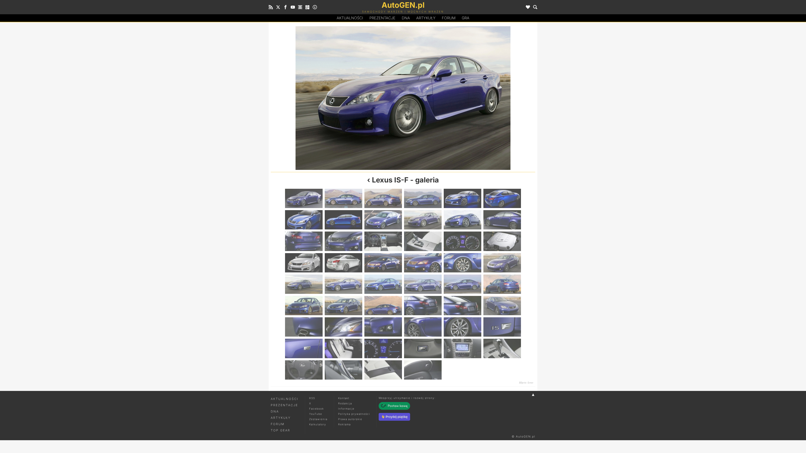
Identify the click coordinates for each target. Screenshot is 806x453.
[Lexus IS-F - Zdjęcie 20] (343, 262)
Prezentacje (382, 18)
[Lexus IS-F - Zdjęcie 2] (343, 198)
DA (406, 18)
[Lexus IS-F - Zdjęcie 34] (423, 305)
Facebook (316, 408)
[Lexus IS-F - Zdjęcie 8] (343, 219)
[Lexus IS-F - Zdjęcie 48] (502, 348)
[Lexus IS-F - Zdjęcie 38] (343, 327)
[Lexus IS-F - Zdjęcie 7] (304, 219)
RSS (312, 398)
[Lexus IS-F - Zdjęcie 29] (462, 284)
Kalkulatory (317, 424)
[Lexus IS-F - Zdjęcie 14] (343, 241)
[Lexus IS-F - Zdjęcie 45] (383, 348)
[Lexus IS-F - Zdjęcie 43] (304, 348)
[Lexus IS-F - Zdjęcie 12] (502, 219)
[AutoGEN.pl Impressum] (315, 7)
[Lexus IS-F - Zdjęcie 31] (304, 305)
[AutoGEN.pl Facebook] (285, 7)
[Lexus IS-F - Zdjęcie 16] (423, 241)
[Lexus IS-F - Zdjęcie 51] (383, 370)
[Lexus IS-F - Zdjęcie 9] (337, 98)
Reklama (344, 424)
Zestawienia (318, 419)
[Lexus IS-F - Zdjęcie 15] (383, 241)
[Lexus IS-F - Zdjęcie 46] (423, 348)
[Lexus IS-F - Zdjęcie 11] (469, 98)
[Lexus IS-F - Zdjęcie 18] (502, 241)
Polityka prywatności (354, 413)
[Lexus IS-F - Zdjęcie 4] (423, 198)
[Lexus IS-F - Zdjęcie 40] (423, 327)
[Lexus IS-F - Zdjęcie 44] (343, 348)
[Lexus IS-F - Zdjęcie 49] (304, 370)
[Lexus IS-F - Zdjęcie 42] (502, 327)
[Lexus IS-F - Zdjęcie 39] (383, 327)
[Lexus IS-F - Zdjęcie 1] (304, 198)
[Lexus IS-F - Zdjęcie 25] (304, 284)
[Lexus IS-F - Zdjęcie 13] (304, 241)
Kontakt (343, 398)
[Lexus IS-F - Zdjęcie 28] (423, 284)
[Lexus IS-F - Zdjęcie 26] (343, 284)
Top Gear (280, 430)
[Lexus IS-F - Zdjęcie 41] (462, 327)
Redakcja (345, 403)
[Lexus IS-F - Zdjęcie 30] (502, 284)
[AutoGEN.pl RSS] (271, 7)
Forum (448, 18)
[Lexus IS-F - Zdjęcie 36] (502, 305)
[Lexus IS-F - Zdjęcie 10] (423, 219)
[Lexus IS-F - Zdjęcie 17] (462, 241)
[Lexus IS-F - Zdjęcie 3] (383, 198)
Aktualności (350, 18)
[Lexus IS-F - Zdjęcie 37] (304, 327)
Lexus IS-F (390, 180)
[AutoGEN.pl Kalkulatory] (307, 7)
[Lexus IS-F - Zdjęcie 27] (383, 284)
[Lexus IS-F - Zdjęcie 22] (423, 262)
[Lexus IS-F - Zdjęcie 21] (383, 262)
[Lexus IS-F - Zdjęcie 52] (423, 370)
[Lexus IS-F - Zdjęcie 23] (462, 262)
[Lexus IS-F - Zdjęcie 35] (462, 305)
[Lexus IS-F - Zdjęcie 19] (304, 262)
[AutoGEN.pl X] (278, 7)
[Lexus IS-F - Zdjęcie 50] (343, 370)
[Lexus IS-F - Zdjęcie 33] (383, 305)
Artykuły (426, 18)
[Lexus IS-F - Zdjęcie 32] (343, 305)
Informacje (346, 408)
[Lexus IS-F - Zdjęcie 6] (502, 198)
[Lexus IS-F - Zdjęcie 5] (462, 198)
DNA (275, 411)
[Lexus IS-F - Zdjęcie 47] (462, 348)
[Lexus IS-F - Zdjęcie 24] (502, 262)
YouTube (315, 413)
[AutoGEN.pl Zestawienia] (300, 7)
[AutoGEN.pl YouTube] (293, 7)
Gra (465, 18)
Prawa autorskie (350, 419)
